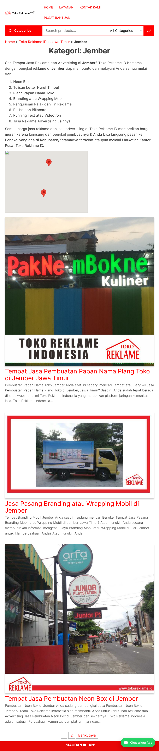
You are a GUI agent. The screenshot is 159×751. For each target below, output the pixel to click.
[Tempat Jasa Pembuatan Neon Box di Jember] (79, 618)
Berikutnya (87, 735)
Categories (22, 30)
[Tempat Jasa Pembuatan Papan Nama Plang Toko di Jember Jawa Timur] (79, 291)
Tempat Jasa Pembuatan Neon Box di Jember (71, 698)
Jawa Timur (60, 42)
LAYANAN (66, 7)
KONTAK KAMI (90, 7)
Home (10, 42)
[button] (43, 193)
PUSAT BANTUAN (57, 18)
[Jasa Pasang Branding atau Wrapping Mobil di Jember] (79, 455)
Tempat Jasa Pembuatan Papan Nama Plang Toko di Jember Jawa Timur (77, 374)
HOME (48, 7)
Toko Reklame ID (33, 42)
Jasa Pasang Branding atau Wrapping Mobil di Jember (72, 507)
